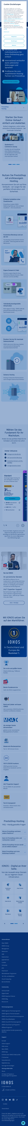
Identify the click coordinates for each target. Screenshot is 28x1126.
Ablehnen (14, 45)
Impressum (6, 31)
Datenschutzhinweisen (9, 21)
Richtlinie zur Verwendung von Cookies (13, 19)
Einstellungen (10, 14)
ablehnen (12, 23)
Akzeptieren (16, 25)
